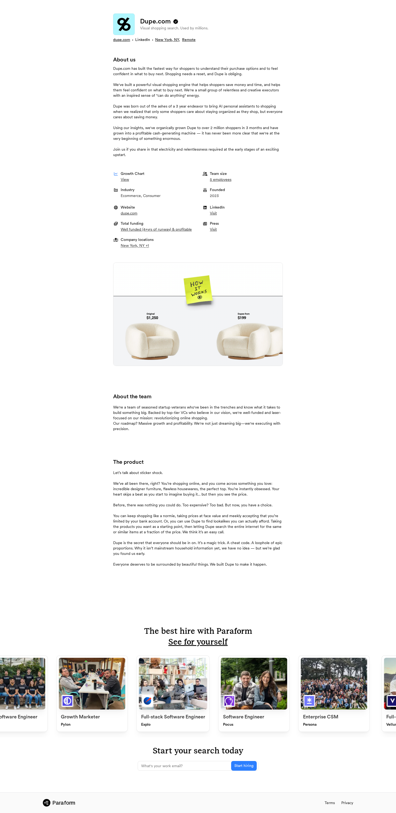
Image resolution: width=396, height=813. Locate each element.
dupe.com (121, 40)
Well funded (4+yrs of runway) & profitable (156, 229)
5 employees (220, 179)
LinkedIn (142, 40)
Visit (213, 213)
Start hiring (243, 766)
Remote (189, 40)
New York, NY (167, 40)
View (125, 179)
